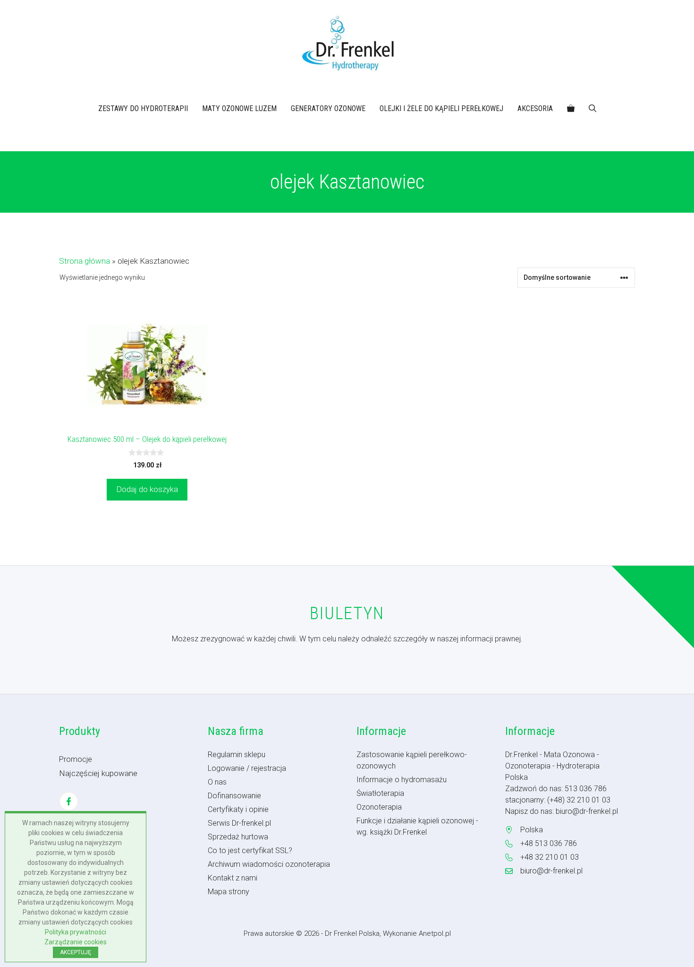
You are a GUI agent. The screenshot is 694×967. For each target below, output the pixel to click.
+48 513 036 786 (548, 843)
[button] (592, 109)
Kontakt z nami (232, 877)
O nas (217, 781)
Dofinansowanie (234, 795)
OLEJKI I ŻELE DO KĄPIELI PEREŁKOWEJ (441, 108)
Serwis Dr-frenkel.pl (239, 823)
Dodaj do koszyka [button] (147, 489)
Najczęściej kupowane (98, 773)
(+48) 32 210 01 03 (578, 799)
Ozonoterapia (379, 807)
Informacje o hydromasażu (401, 779)
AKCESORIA (535, 108)
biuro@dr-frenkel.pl (587, 811)
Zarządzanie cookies (75, 942)
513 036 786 (586, 788)
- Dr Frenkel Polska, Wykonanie (370, 933)
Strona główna (84, 261)
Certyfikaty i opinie (238, 809)
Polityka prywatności (75, 932)
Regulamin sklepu (236, 754)
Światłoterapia (380, 793)
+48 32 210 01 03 (549, 857)
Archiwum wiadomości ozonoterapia (269, 864)
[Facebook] (68, 801)
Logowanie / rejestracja (247, 768)
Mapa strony (228, 891)
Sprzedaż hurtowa (238, 836)
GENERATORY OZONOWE (328, 108)
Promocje (75, 759)
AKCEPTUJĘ (75, 952)
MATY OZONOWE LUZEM (239, 108)
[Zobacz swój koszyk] (571, 109)
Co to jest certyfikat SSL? (250, 850)
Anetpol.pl (435, 933)
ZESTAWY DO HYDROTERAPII (143, 108)
